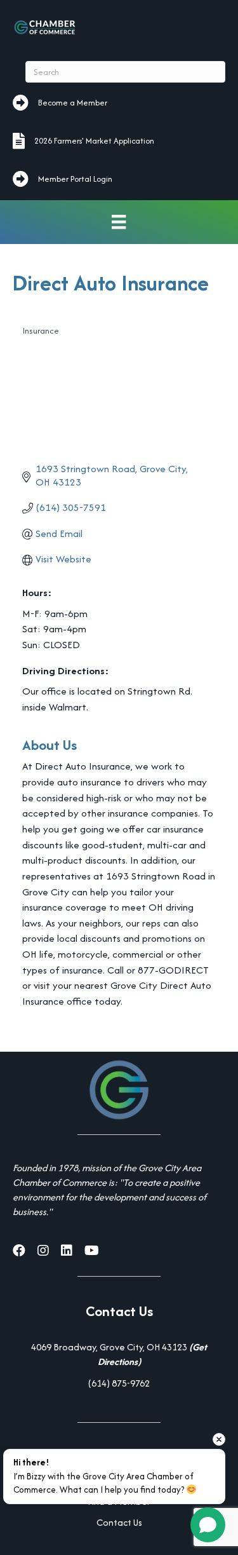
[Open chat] (207, 1524)
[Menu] (118, 222)
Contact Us (119, 1522)
